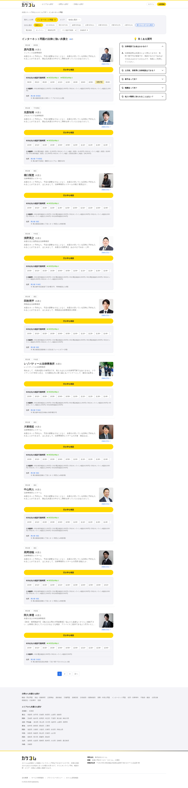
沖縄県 (29, 744)
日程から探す (78, 4)
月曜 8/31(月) (115, 25)
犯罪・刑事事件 (133, 697)
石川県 (47, 722)
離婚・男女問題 (27, 697)
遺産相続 (59, 697)
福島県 (59, 715)
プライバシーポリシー (55, 778)
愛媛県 (41, 737)
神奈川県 (66, 718)
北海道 (31, 711)
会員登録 (161, 4)
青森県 (29, 715)
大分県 (53, 741)
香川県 (35, 737)
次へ (76, 674)
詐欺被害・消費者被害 (88, 697)
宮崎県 (59, 741)
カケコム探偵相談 (72, 778)
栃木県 (35, 718)
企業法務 (155, 697)
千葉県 (53, 718)
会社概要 (25, 778)
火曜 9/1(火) (129, 25)
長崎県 (41, 741)
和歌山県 (60, 729)
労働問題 (67, 697)
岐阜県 (29, 726)
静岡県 (35, 726)
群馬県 (41, 718)
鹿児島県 (66, 741)
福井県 (53, 722)
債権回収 (75, 697)
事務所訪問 (51, 30)
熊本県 (47, 741)
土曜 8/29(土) (89, 25)
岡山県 (41, 733)
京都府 (35, 729)
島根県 (35, 733)
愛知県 (41, 726)
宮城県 (41, 715)
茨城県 (29, 718)
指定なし (38, 25)
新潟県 (36, 722)
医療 (39, 700)
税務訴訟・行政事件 (29, 700)
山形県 (53, 715)
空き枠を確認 (68, 70)
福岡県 (29, 741)
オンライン (40, 30)
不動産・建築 (145, 697)
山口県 (53, 733)
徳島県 (29, 737)
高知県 (47, 737)
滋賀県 (29, 729)
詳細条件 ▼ (84, 30)
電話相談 (29, 30)
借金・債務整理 (40, 697)
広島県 (47, 733)
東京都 (59, 718)
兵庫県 (47, 729)
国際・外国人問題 (104, 697)
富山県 (42, 722)
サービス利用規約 (37, 778)
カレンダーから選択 (146, 25)
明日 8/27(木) (63, 25)
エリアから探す (47, 4)
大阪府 (41, 729)
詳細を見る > (106, 64)
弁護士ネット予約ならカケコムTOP (34, 12)
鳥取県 (29, 733)
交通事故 (50, 697)
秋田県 (47, 715)
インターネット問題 (119, 697)
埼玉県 (47, 718)
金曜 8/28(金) (76, 25)
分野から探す (63, 4)
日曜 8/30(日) (102, 25)
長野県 (65, 722)
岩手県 (35, 715)
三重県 (47, 726)
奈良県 (53, 729)
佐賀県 (35, 741)
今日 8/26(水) (50, 25)
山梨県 (59, 722)
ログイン (151, 4)
